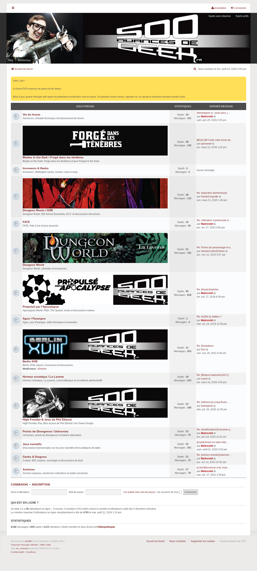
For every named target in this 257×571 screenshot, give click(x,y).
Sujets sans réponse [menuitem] (219, 16)
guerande (206, 143)
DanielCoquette (209, 196)
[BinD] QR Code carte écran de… (215, 140)
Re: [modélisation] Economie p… (215, 429)
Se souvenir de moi (168, 492)
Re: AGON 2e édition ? (209, 316)
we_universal (22, 548)
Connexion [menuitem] (240, 8)
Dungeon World (33, 264)
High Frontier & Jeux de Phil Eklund (47, 419)
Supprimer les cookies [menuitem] (203, 541)
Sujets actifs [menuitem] (242, 16)
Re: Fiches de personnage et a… (215, 247)
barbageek (207, 405)
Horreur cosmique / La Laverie (43, 376)
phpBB (28, 541)
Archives (29, 469)
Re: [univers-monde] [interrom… (214, 455)
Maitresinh (207, 116)
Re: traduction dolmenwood (212, 193)
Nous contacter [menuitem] (177, 541)
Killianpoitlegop (106, 527)
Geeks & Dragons (35, 456)
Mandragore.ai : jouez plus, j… (213, 112)
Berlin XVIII (30, 361)
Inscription (41, 484)
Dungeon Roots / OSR (38, 210)
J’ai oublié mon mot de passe (139, 492)
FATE (26, 222)
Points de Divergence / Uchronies (45, 431)
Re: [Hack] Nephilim (207, 289)
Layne (204, 378)
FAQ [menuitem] (10, 60)
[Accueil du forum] (128, 38)
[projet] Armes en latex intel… (212, 442)
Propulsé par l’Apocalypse (41, 306)
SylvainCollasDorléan (213, 251)
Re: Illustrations (205, 345)
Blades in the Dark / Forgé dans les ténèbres (53, 157)
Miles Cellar (45, 545)
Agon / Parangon (34, 318)
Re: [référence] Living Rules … (213, 402)
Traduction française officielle (24, 545)
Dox (203, 349)
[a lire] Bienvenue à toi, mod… (213, 467)
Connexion (19, 484)
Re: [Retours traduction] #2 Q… (214, 375)
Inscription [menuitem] (220, 8)
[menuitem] (195, 69)
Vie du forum (31, 114)
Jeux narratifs (32, 444)
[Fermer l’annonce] (243, 78)
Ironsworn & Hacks (36, 168)
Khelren (42, 368)
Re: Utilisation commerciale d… (214, 220)
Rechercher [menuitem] (24, 60)
